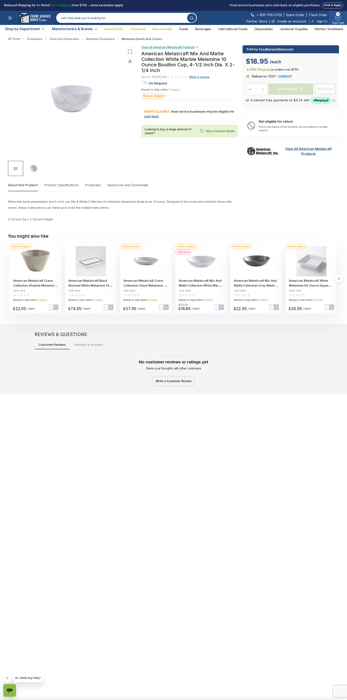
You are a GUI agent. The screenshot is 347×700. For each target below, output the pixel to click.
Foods (183, 29)
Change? (285, 76)
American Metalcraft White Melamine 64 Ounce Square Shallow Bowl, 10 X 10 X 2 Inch (311, 285)
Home (16, 38)
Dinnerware (34, 39)
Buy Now (327, 89)
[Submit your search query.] (191, 18)
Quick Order (295, 15)
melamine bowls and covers (142, 39)
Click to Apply (332, 5)
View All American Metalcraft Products (168, 47)
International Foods (233, 29)
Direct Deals (114, 29)
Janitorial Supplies (294, 29)
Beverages (203, 29)
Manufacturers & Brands (72, 29)
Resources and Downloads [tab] (127, 185)
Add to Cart (288, 89)
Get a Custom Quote (220, 131)
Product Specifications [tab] (61, 185)
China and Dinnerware (64, 39)
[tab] (15, 168)
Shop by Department (22, 29)
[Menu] (10, 17)
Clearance (138, 29)
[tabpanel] (123, 210)
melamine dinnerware (100, 39)
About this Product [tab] (23, 185)
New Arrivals (162, 29)
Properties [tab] (93, 185)
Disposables (263, 29)
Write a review (199, 77)
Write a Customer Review (174, 381)
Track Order (318, 15)
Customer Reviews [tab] (52, 345)
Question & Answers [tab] (88, 345)
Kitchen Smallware (329, 29)
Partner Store (256, 21)
